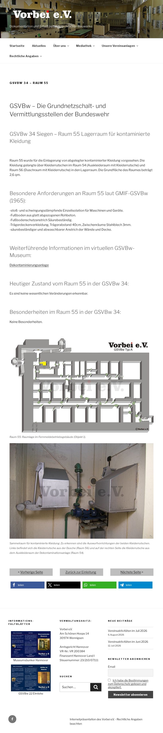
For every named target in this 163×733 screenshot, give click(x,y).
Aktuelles (39, 45)
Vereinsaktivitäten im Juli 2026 (127, 630)
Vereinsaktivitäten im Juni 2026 (128, 641)
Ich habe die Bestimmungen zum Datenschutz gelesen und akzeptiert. (128, 684)
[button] (28, 585)
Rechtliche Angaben (24, 56)
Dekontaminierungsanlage (29, 265)
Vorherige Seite (31, 572)
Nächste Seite (130, 572)
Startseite (17, 45)
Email (111, 666)
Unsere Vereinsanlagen (118, 45)
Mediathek (83, 45)
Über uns (59, 45)
